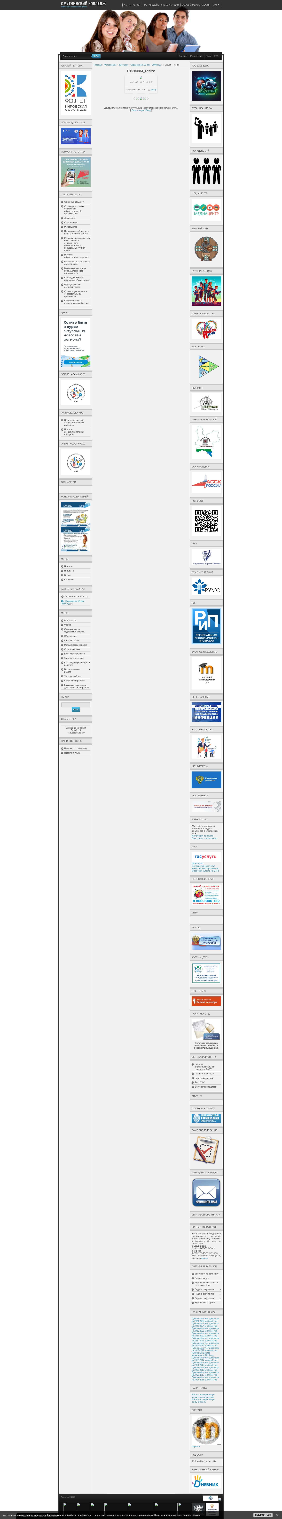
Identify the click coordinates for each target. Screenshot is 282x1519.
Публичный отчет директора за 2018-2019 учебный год (205, 1349)
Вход (208, 56)
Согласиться (263, 1515)
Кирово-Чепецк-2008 (74, 596)
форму (204, 1258)
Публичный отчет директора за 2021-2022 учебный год (205, 1334)
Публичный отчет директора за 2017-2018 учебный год (205, 1378)
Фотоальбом (110, 65)
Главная (183, 56)
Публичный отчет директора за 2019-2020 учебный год (205, 1344)
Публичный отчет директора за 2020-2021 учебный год (205, 1339)
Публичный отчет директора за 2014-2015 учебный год (205, 1363)
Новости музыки (72, 753)
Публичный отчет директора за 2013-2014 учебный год (205, 1358)
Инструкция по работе (202, 836)
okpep (153, 90)
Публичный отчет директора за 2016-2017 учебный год (205, 1373)
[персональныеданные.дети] (210, 1500)
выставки (123, 65)
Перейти (196, 1446)
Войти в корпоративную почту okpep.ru (203, 1400)
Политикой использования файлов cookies (177, 1515)
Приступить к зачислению (204, 838)
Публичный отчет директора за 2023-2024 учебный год (205, 1324)
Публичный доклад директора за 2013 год (203, 1354)
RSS (216, 56)
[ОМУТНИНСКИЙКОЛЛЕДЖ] (83, 4)
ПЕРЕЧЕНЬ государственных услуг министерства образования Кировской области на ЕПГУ (205, 867)
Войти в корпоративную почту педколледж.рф (203, 1395)
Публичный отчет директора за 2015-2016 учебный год (205, 1368)
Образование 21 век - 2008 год (145, 65)
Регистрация (196, 56)
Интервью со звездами (75, 748)
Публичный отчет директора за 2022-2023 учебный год (205, 1329)
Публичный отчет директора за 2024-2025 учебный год (205, 1319)
